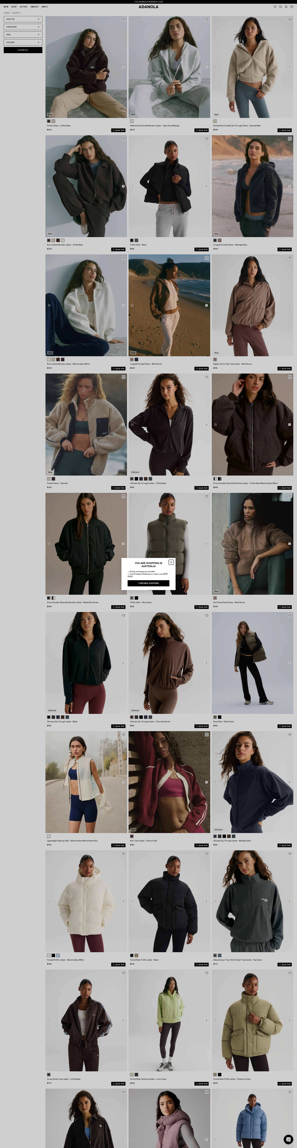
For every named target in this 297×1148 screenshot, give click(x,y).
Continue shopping (148, 583)
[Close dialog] (171, 562)
